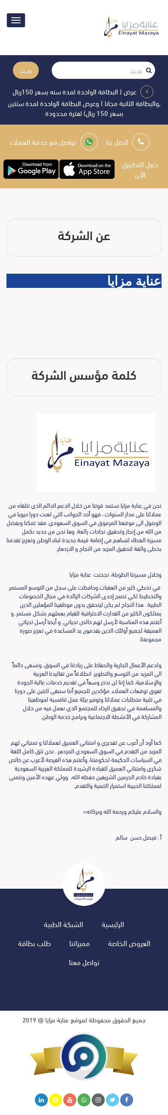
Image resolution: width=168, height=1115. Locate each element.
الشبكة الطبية (63, 923)
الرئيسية (113, 923)
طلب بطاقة (34, 942)
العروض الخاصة (129, 942)
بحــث (26, 70)
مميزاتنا (79, 942)
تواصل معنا (84, 961)
